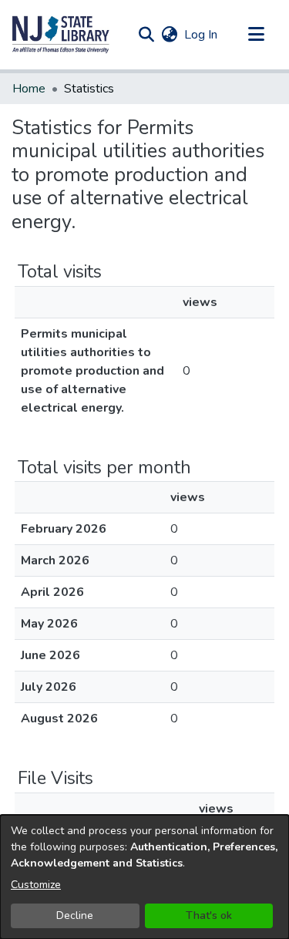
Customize (36, 884)
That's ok (209, 915)
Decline (74, 915)
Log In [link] (201, 34)
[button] (61, 34)
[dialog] (144, 877)
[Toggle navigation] (255, 34)
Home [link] (28, 88)
